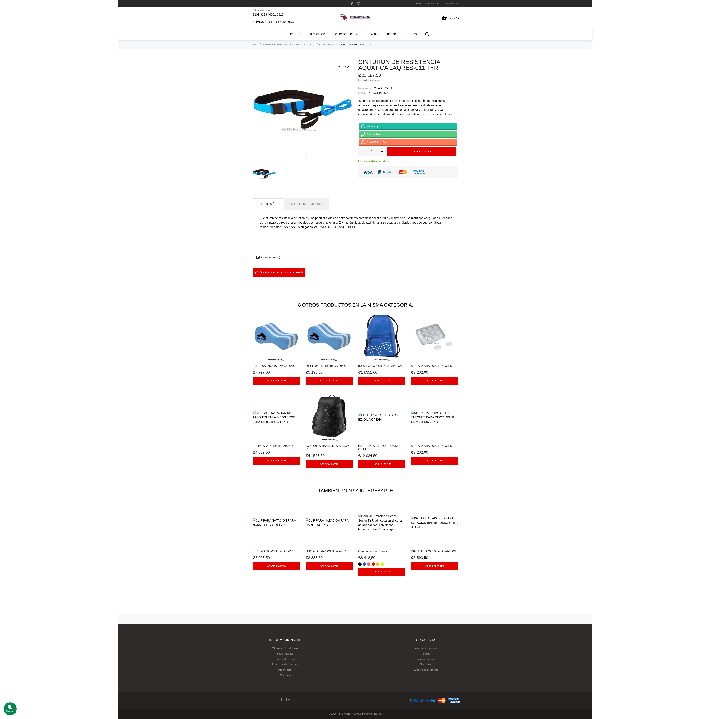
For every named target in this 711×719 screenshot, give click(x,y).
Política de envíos (285, 659)
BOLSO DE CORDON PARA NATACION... (381, 366)
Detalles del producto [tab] (306, 204)
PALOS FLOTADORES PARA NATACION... (434, 551)
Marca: (362, 92)
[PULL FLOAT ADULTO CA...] (402, 403)
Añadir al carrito (422, 151)
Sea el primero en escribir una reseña (281, 272)
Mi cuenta (285, 675)
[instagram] (358, 3)
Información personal (426, 648)
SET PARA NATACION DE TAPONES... (432, 366)
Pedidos (425, 653)
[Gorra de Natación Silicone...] (402, 509)
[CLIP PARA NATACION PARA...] (296, 509)
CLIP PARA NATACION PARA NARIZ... (274, 551)
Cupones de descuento (425, 669)
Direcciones (426, 664)
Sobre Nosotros (285, 653)
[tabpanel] (303, 109)
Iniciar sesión (285, 669)
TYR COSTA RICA (377, 92)
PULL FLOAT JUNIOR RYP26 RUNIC (326, 366)
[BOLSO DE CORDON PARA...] (402, 323)
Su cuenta (425, 640)
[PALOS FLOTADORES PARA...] (454, 509)
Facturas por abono (425, 659)
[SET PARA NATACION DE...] (454, 323)
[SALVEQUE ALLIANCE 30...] (349, 403)
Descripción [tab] (267, 204)
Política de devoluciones (285, 664)
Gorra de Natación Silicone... (374, 551)
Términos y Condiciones (285, 648)
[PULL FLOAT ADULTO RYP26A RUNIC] (296, 323)
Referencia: (365, 88)
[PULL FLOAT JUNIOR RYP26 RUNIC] (349, 323)
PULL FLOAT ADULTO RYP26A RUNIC (274, 366)
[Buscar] (427, 34)
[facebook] (352, 3)
